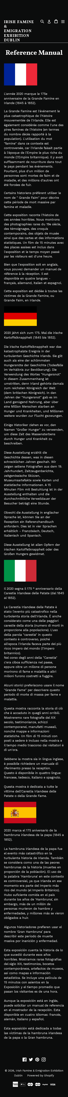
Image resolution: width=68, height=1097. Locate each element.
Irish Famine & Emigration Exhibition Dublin (19, 31)
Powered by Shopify (40, 1075)
